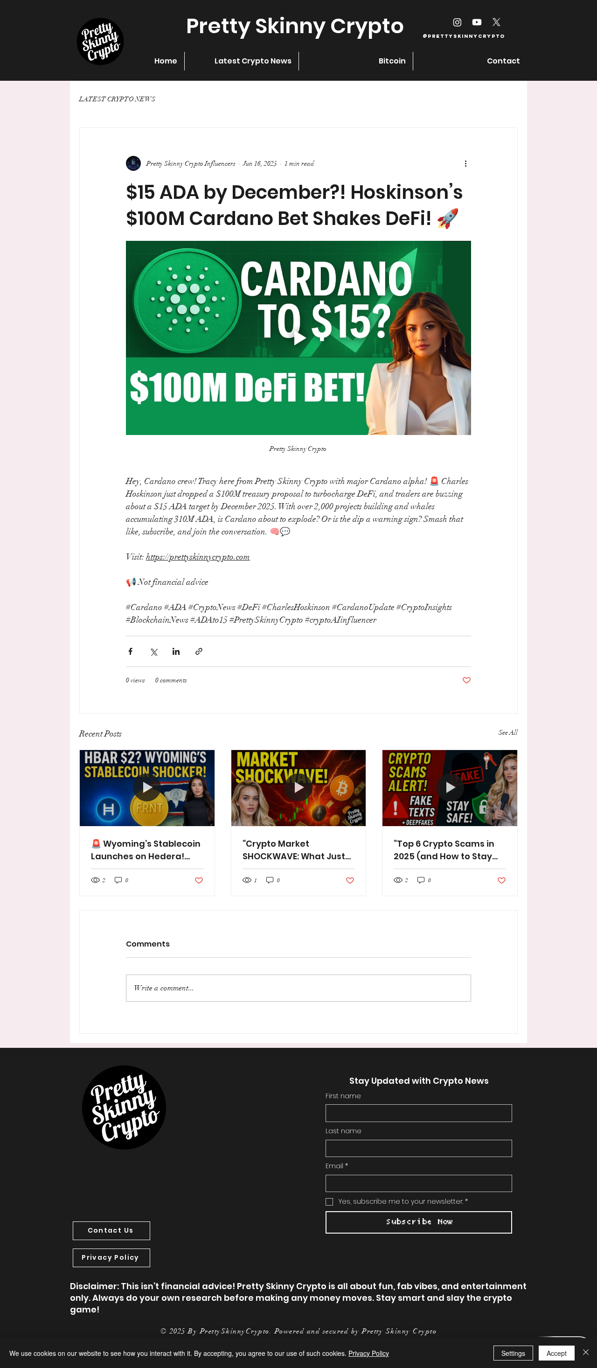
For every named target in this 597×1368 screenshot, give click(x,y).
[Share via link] (198, 651)
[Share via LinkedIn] (176, 651)
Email (337, 1166)
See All (508, 733)
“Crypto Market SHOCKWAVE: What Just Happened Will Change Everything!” (294, 850)
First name (343, 1096)
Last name (343, 1131)
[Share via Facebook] (130, 651)
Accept (557, 1353)
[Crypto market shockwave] (298, 788)
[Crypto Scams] (449, 788)
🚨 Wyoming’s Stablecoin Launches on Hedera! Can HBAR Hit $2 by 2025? (146, 850)
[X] (496, 22)
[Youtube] (477, 22)
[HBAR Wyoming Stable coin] (147, 788)
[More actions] (465, 163)
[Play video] (298, 338)
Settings (513, 1353)
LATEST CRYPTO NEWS (117, 99)
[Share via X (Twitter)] (153, 651)
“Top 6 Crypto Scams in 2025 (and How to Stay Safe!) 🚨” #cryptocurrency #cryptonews (444, 850)
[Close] (585, 1353)
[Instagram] (457, 22)
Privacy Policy (368, 1353)
